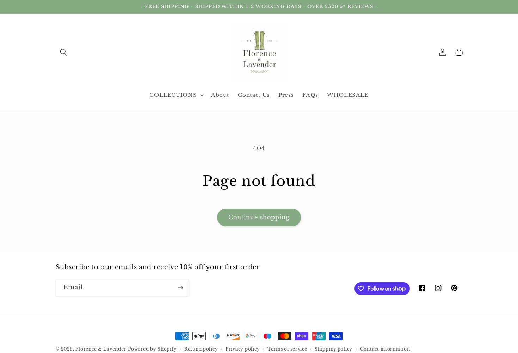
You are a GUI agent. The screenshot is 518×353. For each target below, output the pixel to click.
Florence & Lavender (100, 349)
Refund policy (201, 349)
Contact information (385, 349)
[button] (64, 52)
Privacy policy (243, 349)
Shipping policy (333, 349)
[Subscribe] (180, 287)
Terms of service (287, 349)
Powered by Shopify (152, 349)
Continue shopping (259, 217)
